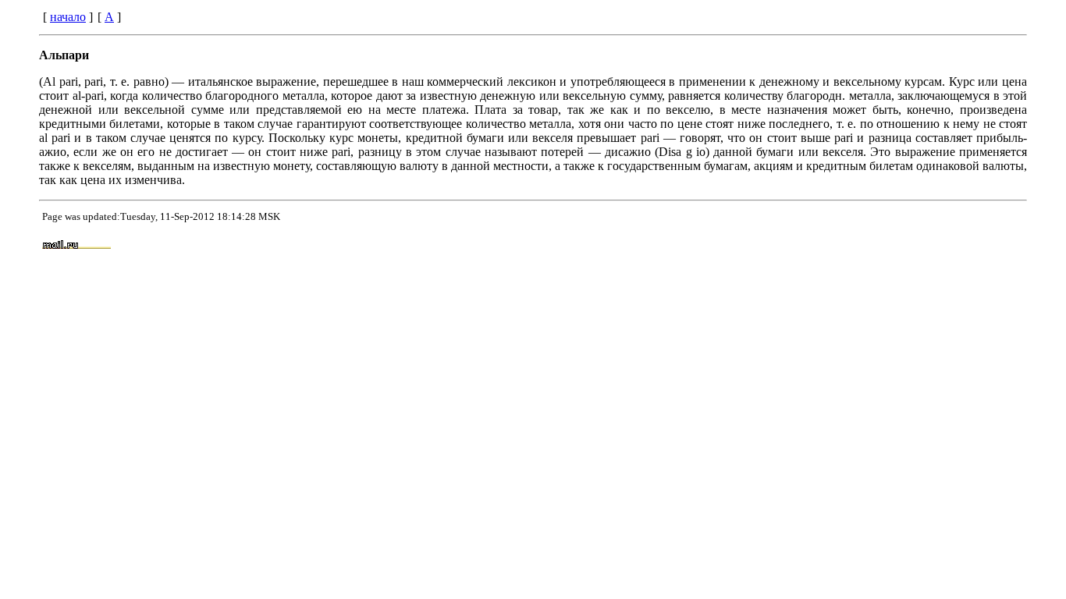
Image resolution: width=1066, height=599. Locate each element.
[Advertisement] (683, 246)
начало (68, 16)
